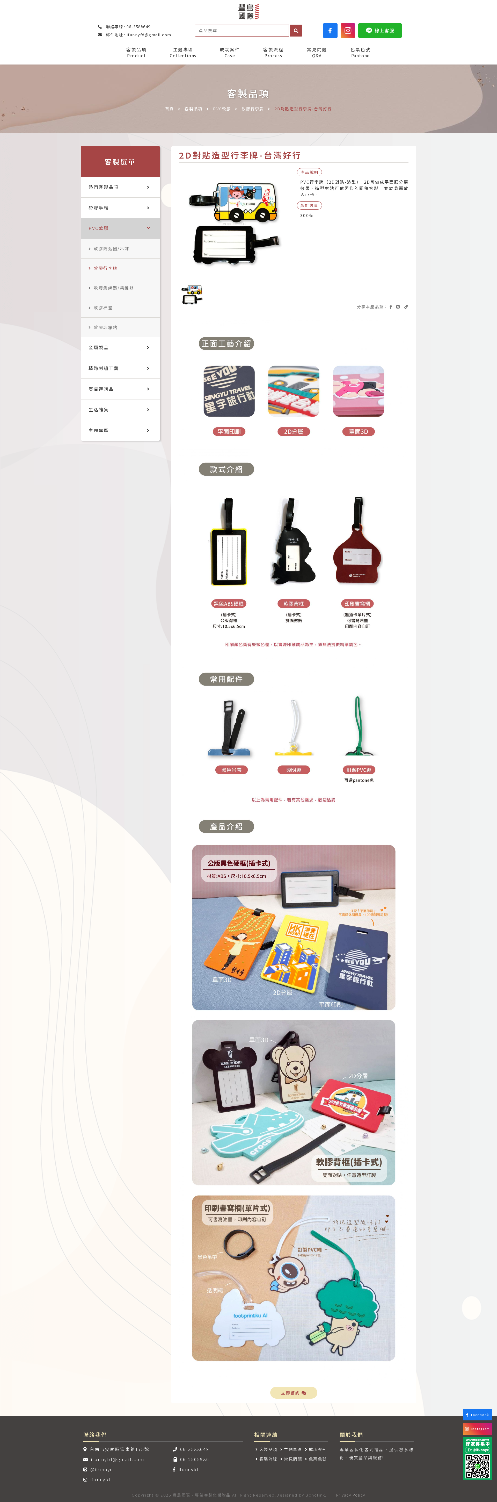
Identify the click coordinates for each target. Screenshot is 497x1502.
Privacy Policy (350, 1495)
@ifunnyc (101, 1469)
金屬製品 (99, 347)
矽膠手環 (99, 207)
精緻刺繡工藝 (104, 368)
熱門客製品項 (104, 187)
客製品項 (136, 52)
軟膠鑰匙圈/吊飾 (111, 248)
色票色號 (360, 52)
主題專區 (183, 52)
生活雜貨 (99, 409)
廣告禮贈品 (101, 388)
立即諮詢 (291, 1393)
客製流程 (273, 52)
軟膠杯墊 (103, 307)
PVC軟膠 (222, 108)
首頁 (169, 108)
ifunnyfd (100, 1479)
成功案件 (230, 52)
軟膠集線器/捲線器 (114, 288)
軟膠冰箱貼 (106, 327)
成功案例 (318, 1449)
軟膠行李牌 (253, 108)
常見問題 (317, 52)
